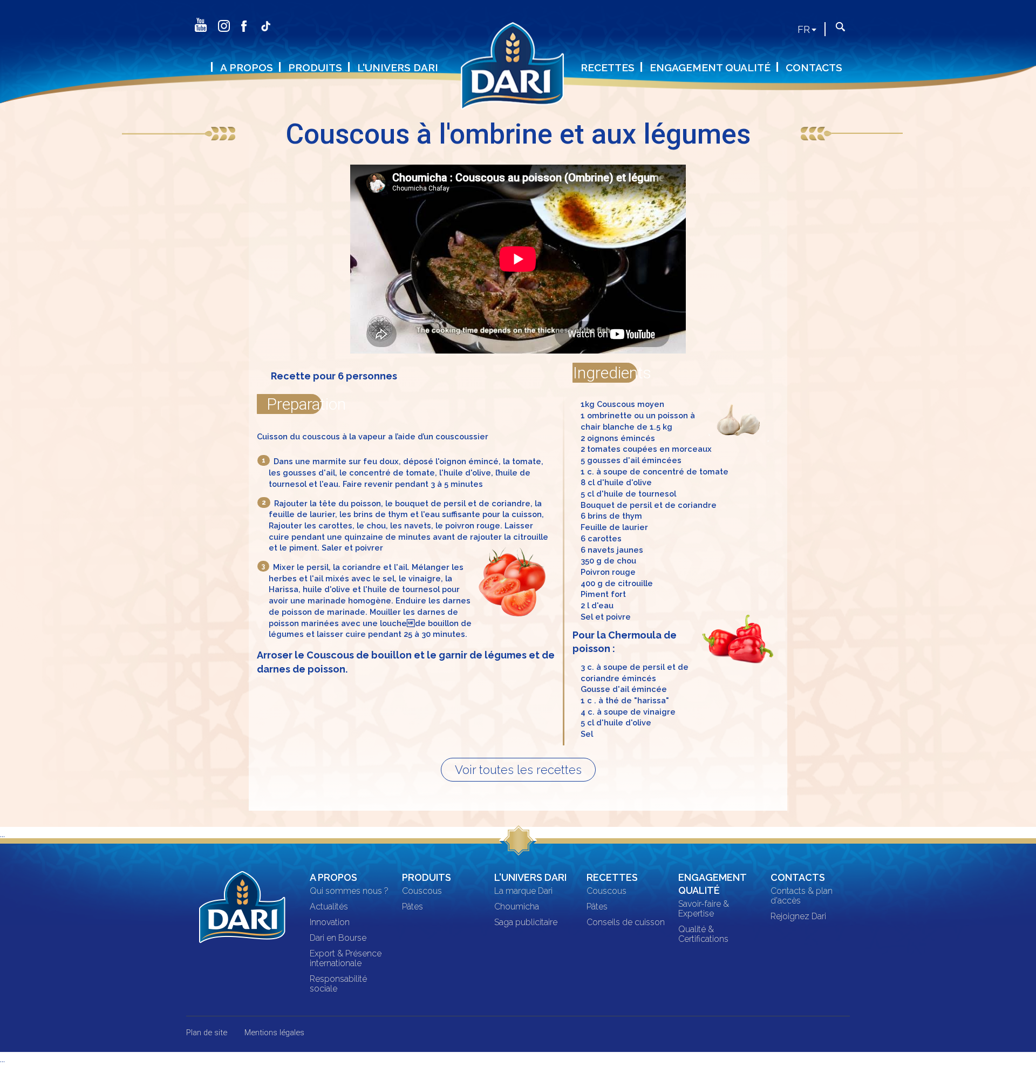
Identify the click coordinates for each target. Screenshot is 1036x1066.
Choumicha (516, 907)
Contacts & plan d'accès (802, 896)
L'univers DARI (397, 67)
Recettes (608, 67)
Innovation (330, 922)
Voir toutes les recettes (518, 770)
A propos (246, 67)
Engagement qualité (710, 67)
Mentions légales (274, 1032)
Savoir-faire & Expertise (703, 909)
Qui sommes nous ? (349, 891)
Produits (315, 67)
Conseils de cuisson (626, 922)
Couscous (422, 891)
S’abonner (284, 42)
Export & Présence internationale (345, 958)
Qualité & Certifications (703, 934)
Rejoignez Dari (798, 916)
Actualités (329, 907)
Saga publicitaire (525, 922)
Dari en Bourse (338, 938)
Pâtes (412, 907)
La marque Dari (523, 891)
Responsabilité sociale (338, 984)
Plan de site (206, 1032)
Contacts (814, 67)
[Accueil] (518, 72)
